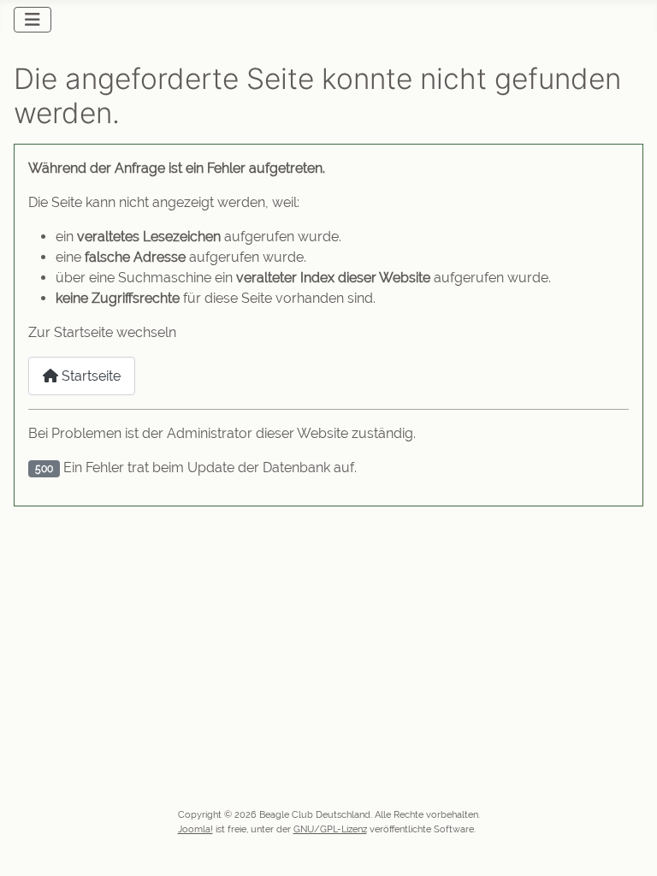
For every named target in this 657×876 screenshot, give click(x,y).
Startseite (89, 376)
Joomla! (195, 829)
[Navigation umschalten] (32, 20)
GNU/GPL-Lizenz (330, 829)
